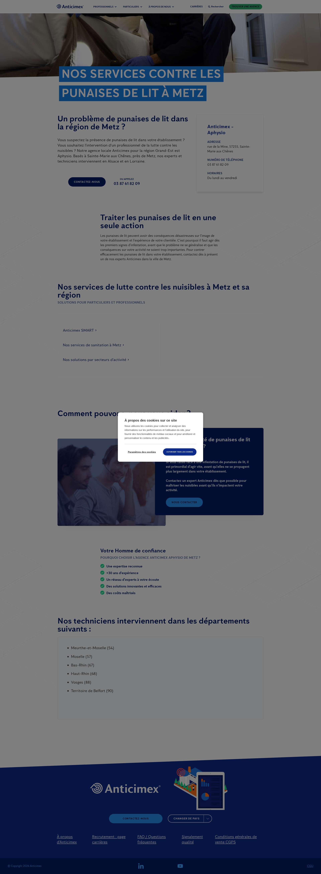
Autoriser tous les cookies (180, 452)
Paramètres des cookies (142, 452)
